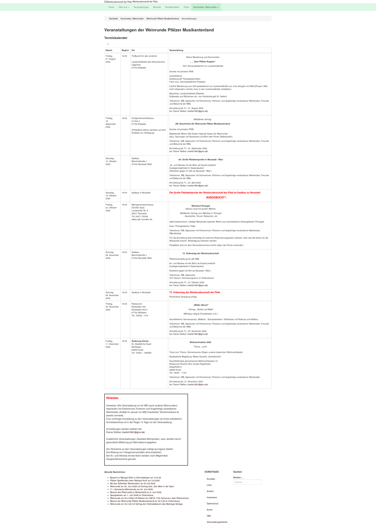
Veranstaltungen (141, 7)
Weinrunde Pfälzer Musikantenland (162, 18)
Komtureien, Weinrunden (205, 7)
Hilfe (209, 515)
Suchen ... (238, 477)
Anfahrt (210, 491)
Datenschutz (212, 503)
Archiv (210, 509)
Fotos (186, 7)
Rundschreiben (172, 7)
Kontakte (211, 478)
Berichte (157, 7)
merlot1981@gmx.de (197, 111)
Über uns (123, 7)
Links (209, 484)
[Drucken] (111, 43)
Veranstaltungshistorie (217, 521)
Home (111, 7)
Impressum (212, 497)
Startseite (113, 18)
